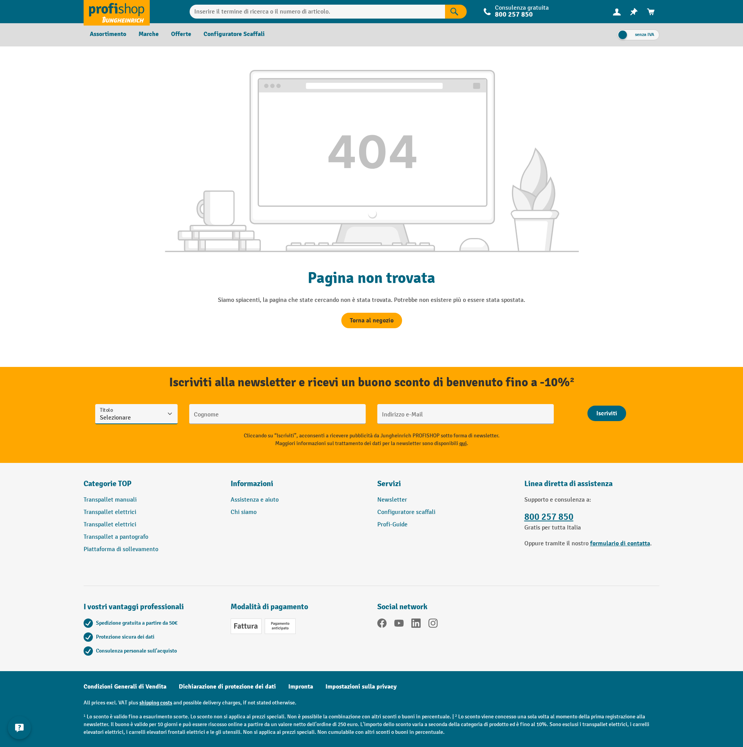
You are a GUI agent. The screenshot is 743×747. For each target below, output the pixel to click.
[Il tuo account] (616, 11)
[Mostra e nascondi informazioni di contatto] (19, 727)
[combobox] (317, 12)
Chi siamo (244, 512)
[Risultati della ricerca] (456, 12)
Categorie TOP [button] (108, 483)
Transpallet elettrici (110, 512)
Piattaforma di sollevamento (121, 549)
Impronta (300, 686)
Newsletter (392, 500)
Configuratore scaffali (406, 512)
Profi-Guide (392, 524)
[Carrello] (650, 11)
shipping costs (155, 702)
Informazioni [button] (252, 483)
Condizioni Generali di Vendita (125, 686)
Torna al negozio (372, 320)
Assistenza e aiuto (255, 500)
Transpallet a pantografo (116, 537)
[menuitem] (616, 11)
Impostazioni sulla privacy (361, 686)
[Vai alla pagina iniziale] (117, 11)
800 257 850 (549, 517)
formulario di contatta (620, 543)
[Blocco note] (633, 11)
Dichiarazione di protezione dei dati (227, 686)
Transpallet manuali (110, 500)
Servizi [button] (389, 483)
